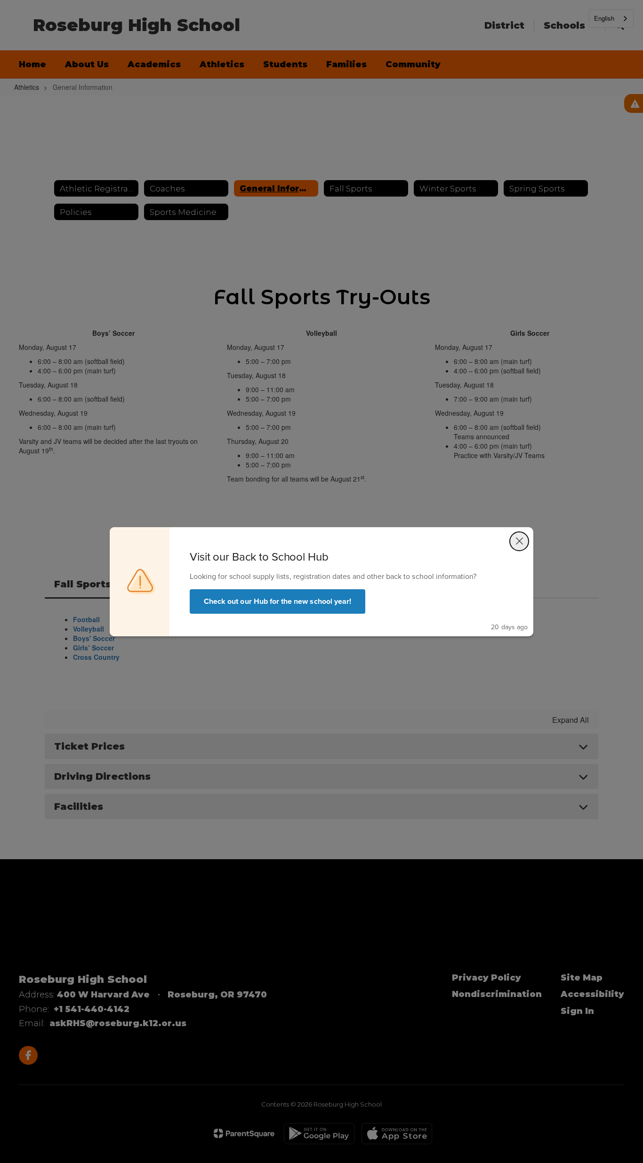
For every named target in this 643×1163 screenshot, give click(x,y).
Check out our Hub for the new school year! (277, 601)
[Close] (519, 541)
